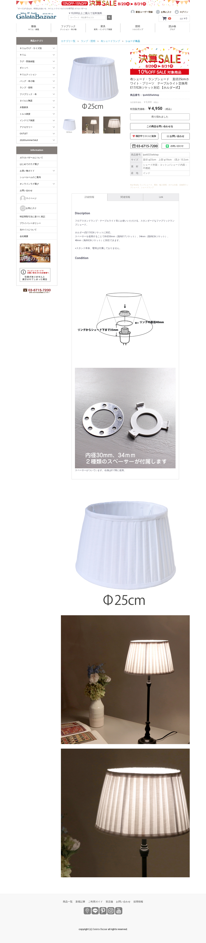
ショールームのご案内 (30, 177)
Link (161, 197)
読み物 (172, 27)
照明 (137, 27)
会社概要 (24, 236)
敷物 (33, 27)
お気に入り (31, 208)
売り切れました (159, 116)
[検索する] (109, 17)
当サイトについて (28, 229)
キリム (23, 54)
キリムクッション (28, 74)
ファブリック (68, 27)
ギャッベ (24, 67)
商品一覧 (68, 901)
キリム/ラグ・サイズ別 (31, 48)
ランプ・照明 (26, 87)
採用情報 (138, 901)
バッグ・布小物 (27, 81)
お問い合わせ (26, 190)
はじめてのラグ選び (29, 164)
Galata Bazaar (100, 929)
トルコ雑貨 (25, 113)
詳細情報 (89, 197)
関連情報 (125, 197)
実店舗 (109, 901)
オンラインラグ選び (29, 183)
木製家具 (24, 107)
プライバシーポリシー (30, 223)
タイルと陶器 (26, 100)
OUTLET (24, 133)
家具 (103, 27)
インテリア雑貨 (27, 120)
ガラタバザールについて (31, 157)
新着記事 (80, 901)
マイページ (31, 198)
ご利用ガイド (95, 901)
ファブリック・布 (28, 94)
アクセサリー (26, 127)
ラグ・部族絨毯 (27, 61)
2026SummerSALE (29, 140)
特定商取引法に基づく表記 (32, 216)
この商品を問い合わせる (160, 126)
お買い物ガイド (27, 170)
